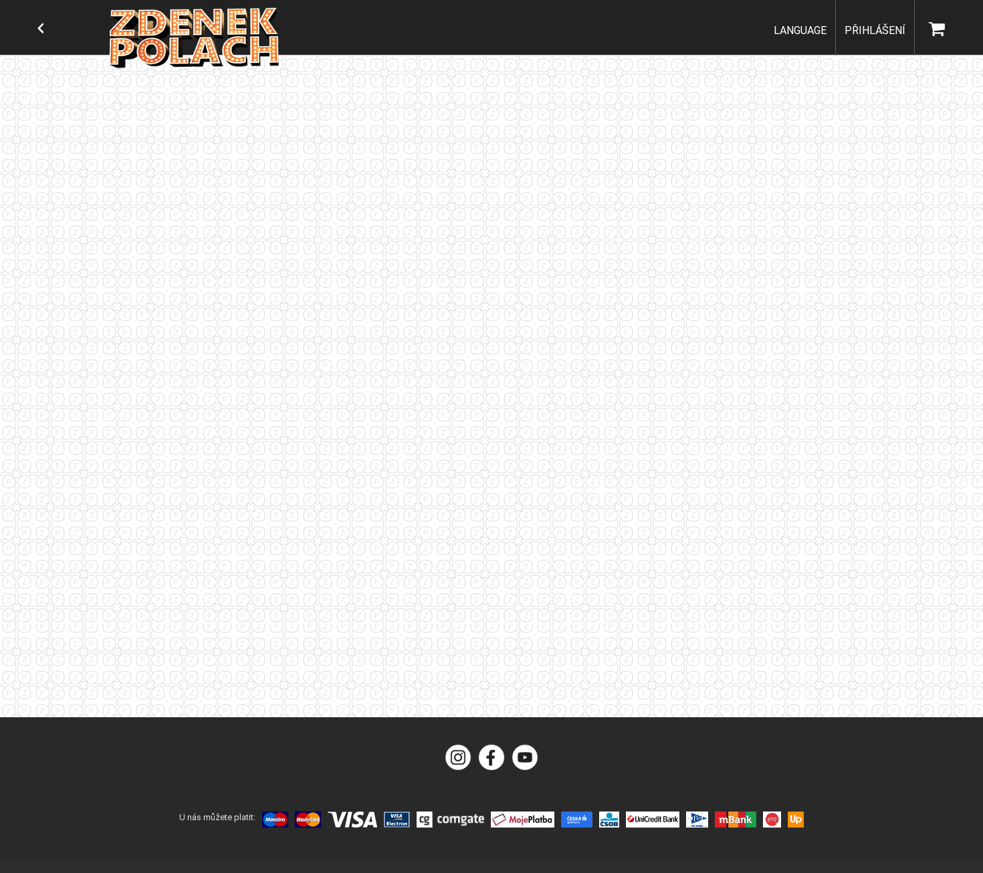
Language (800, 30)
